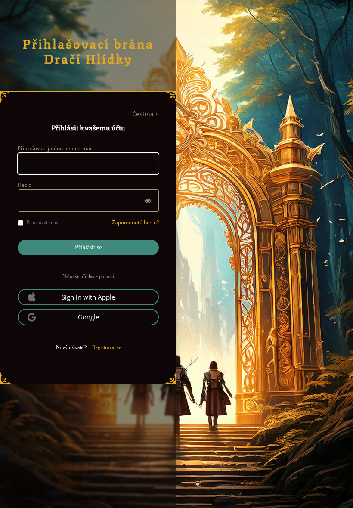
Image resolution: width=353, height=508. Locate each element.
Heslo (24, 185)
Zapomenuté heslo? (135, 222)
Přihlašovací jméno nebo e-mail (55, 148)
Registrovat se (106, 347)
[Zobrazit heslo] (148, 200)
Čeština (143, 114)
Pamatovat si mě (42, 223)
